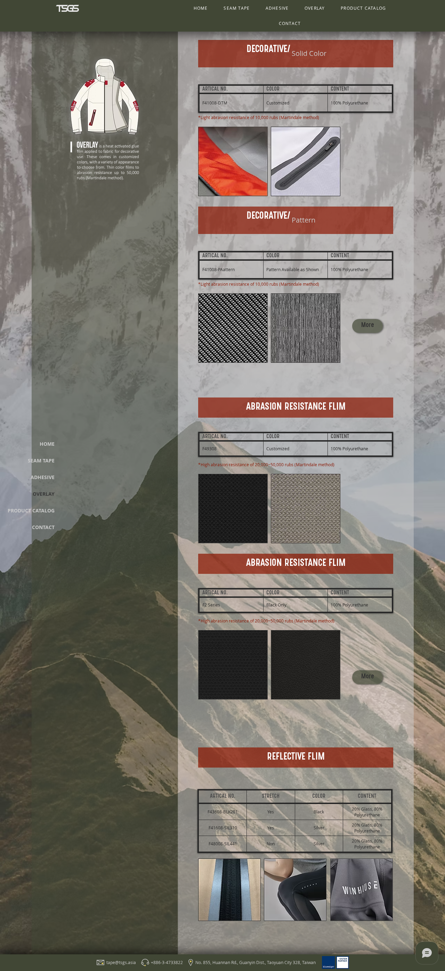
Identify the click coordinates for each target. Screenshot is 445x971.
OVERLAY (44, 494)
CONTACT (43, 527)
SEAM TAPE (41, 460)
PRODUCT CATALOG (31, 510)
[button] (367, 326)
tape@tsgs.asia (121, 962)
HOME (47, 444)
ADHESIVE (43, 477)
